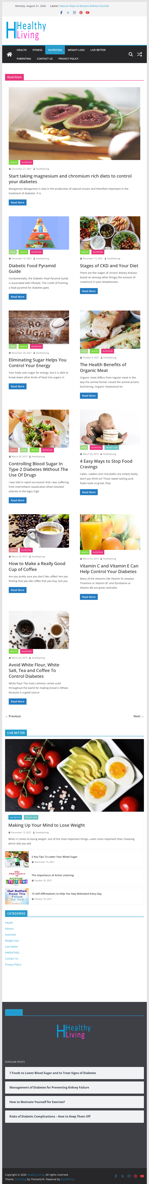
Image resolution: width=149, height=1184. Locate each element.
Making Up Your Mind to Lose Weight (46, 825)
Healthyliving (42, 168)
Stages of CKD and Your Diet (109, 266)
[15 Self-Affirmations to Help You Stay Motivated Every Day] (17, 896)
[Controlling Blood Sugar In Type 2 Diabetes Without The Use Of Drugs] (39, 429)
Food (12, 252)
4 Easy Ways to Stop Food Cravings (106, 464)
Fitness (37, 50)
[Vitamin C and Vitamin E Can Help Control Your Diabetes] (110, 532)
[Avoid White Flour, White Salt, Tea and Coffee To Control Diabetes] (39, 630)
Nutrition (55, 50)
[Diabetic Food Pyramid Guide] (39, 233)
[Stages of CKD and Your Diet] (110, 233)
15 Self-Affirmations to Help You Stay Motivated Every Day (67, 893)
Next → (139, 716)
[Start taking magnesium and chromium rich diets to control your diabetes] (74, 123)
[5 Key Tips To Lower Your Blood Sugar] (17, 859)
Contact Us (45, 58)
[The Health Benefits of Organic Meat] (110, 330)
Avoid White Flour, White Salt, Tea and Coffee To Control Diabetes (34, 670)
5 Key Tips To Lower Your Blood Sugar (54, 856)
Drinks (13, 450)
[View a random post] (139, 54)
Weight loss (76, 50)
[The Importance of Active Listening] (17, 878)
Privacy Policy (68, 58)
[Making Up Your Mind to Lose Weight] (74, 775)
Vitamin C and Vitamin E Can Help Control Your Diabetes (109, 568)
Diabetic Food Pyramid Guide (32, 268)
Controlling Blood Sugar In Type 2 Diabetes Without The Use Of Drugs (38, 469)
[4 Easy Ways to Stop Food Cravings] (110, 427)
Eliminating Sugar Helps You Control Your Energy (38, 362)
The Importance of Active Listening (53, 875)
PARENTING (24, 58)
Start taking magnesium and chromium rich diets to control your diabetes (70, 178)
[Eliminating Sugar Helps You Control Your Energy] (39, 327)
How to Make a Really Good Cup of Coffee (37, 566)
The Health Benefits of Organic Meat (103, 367)
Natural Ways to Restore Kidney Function (84, 6)
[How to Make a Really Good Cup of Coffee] (39, 531)
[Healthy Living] (9, 54)
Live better (98, 50)
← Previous (13, 716)
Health (22, 50)
